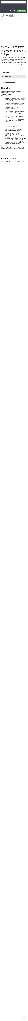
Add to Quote (6, 72)
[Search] (24, 6)
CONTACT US (21, 10)
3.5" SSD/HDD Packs (10, 82)
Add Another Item (6, 76)
